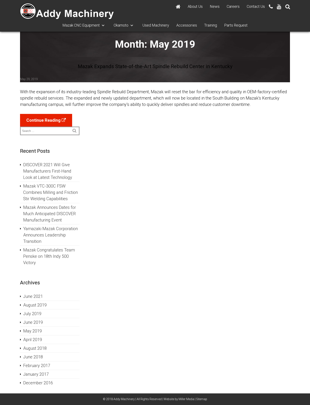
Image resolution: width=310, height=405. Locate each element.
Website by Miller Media (179, 399)
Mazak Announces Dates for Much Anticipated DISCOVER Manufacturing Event (49, 214)
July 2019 (32, 313)
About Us (195, 6)
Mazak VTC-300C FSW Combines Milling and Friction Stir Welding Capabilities (50, 192)
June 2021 (33, 296)
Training (210, 25)
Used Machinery (155, 25)
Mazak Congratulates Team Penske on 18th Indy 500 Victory (49, 256)
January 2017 (36, 374)
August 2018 (35, 348)
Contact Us (256, 6)
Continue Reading (44, 120)
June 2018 (33, 356)
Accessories (186, 25)
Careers (233, 6)
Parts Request (236, 25)
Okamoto (121, 25)
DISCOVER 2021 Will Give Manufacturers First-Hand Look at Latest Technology (47, 171)
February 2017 (36, 365)
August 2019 (35, 305)
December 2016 (38, 382)
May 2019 (32, 330)
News (215, 6)
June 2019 (33, 322)
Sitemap (201, 399)
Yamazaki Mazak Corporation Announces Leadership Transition (50, 235)
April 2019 (32, 339)
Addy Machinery (124, 399)
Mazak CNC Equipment (81, 25)
